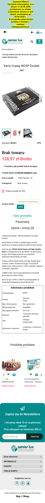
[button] (39, 32)
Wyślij (20, 207)
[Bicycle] (39, 143)
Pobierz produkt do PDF (15, 191)
